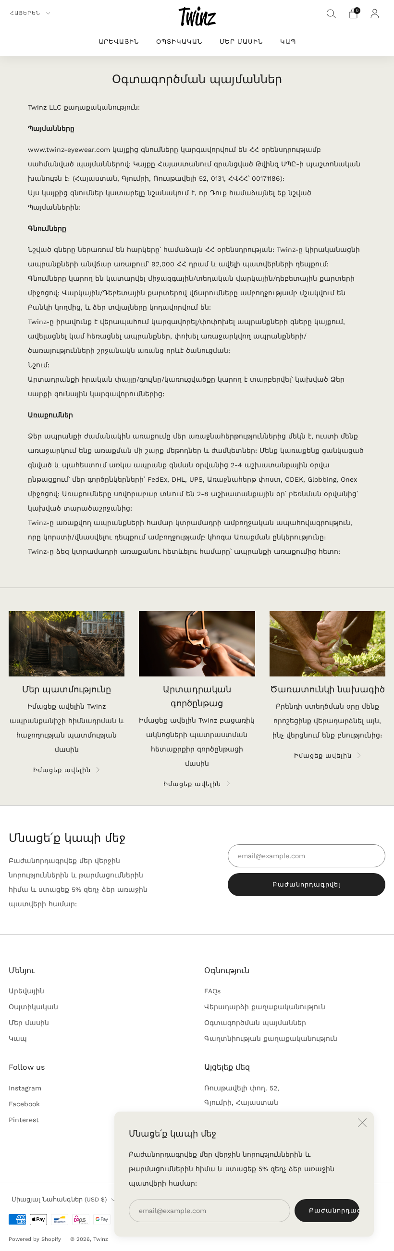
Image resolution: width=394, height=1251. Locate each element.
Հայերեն (26, 13)
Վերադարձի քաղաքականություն (264, 1007)
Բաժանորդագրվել (334, 1210)
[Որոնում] (331, 13)
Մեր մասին (241, 41)
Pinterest (24, 1120)
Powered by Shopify (35, 1239)
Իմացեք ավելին (62, 770)
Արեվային (118, 41)
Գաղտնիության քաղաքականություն (270, 1038)
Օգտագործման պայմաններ (255, 1022)
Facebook (24, 1104)
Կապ (288, 41)
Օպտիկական (179, 41)
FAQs (212, 991)
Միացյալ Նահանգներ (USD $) (59, 1199)
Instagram (25, 1088)
